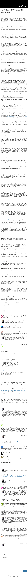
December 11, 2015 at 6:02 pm (22, 486)
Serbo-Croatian (5, 13)
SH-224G (17, 441)
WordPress (11, 576)
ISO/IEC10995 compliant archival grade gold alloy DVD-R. (8, 295)
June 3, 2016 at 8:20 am (23, 407)
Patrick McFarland (7, 303)
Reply (26, 336)
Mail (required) (5, 557)
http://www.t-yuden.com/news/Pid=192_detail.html (7, 464)
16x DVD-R (8, 216)
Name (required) (5, 555)
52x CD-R (6, 216)
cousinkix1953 (8, 554)
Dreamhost (14, 576)
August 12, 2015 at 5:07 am (23, 543)
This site (4, 261)
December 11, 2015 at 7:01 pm (22, 490)
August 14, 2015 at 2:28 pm (23, 516)
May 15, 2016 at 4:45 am (23, 435)
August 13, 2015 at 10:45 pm (23, 502)
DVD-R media (2, 117)
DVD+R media (7, 117)
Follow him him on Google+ (8, 305)
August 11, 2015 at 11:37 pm (23, 534)
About (17, 576)
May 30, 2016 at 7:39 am (23, 344)
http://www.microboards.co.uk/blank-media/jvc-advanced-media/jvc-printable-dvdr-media (13, 390)
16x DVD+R (13, 216)
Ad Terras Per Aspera (18, 303)
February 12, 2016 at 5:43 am (23, 455)
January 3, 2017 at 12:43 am (23, 336)
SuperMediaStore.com (10, 116)
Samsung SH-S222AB (3, 242)
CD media (25, 116)
